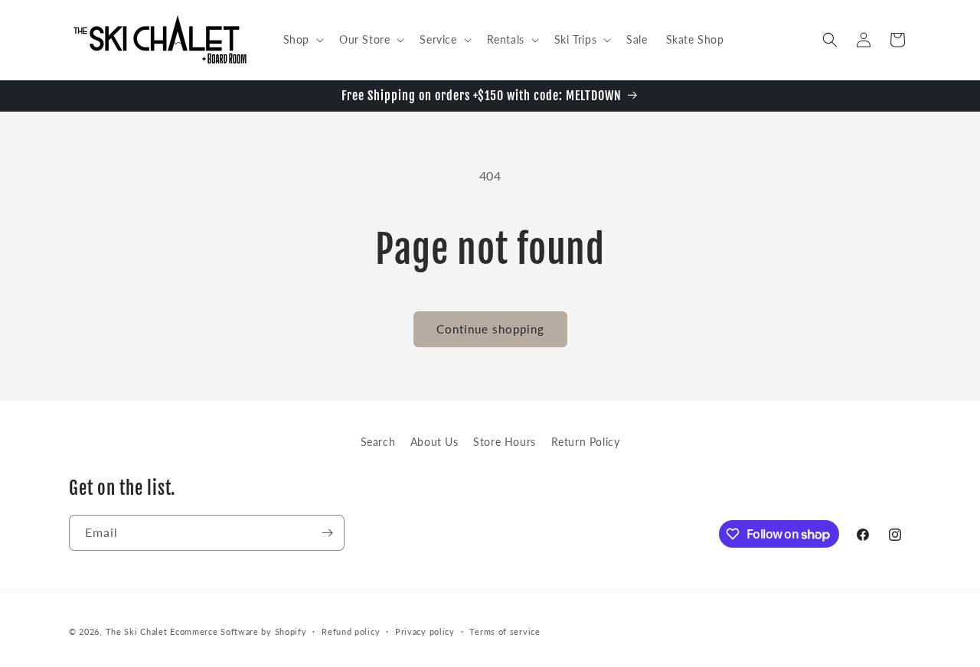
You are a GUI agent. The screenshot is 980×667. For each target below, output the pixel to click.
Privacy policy (425, 631)
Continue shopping (490, 329)
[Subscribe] (327, 533)
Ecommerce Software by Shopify (238, 631)
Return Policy (585, 441)
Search (378, 441)
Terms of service (504, 631)
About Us (434, 441)
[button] (302, 40)
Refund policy (351, 631)
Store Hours (504, 441)
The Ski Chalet (137, 631)
